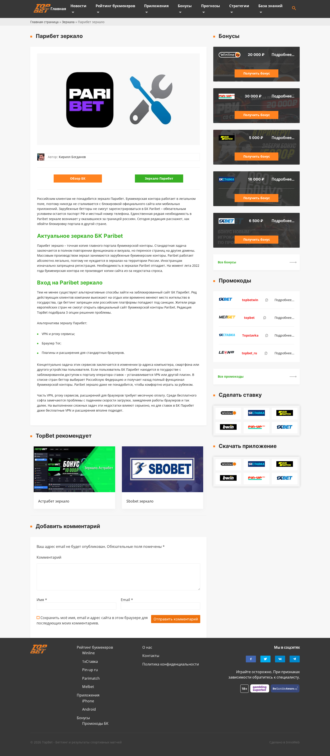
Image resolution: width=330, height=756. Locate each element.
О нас (147, 647)
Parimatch (91, 678)
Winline (88, 652)
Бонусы (185, 5)
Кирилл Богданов (72, 157)
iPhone (88, 701)
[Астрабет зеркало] (74, 490)
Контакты (150, 655)
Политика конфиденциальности (170, 664)
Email (127, 599)
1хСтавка (90, 661)
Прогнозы (210, 5)
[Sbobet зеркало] (162, 490)
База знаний (270, 5)
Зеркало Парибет (159, 178)
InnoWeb (293, 742)
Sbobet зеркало (140, 501)
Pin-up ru (90, 669)
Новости (78, 5)
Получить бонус (256, 73)
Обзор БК (77, 178)
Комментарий (49, 557)
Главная (58, 8)
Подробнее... (283, 54)
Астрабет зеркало (53, 501)
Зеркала (68, 22)
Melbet (88, 686)
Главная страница (44, 22)
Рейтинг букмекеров (115, 5)
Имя (42, 599)
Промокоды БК (95, 723)
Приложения (156, 5)
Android (89, 709)
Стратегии (239, 5)
